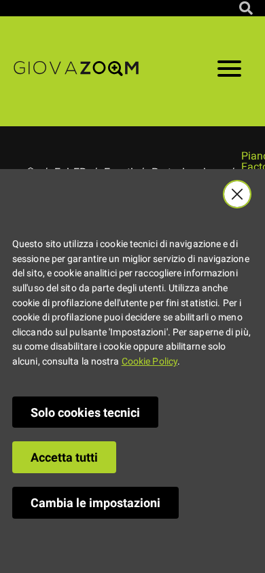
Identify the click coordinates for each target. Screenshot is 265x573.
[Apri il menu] (229, 71)
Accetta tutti (64, 457)
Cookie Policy (149, 361)
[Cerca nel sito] (246, 8)
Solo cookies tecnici (85, 412)
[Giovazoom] (76, 71)
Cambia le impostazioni (95, 503)
